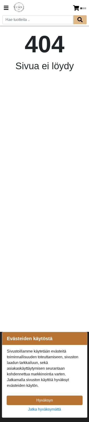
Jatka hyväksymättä (44, 409)
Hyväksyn (44, 400)
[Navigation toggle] (6, 8)
